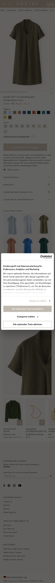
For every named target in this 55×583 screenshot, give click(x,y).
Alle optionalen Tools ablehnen (27, 324)
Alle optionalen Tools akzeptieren (27, 309)
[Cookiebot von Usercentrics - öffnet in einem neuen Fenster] (40, 257)
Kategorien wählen (38, 301)
